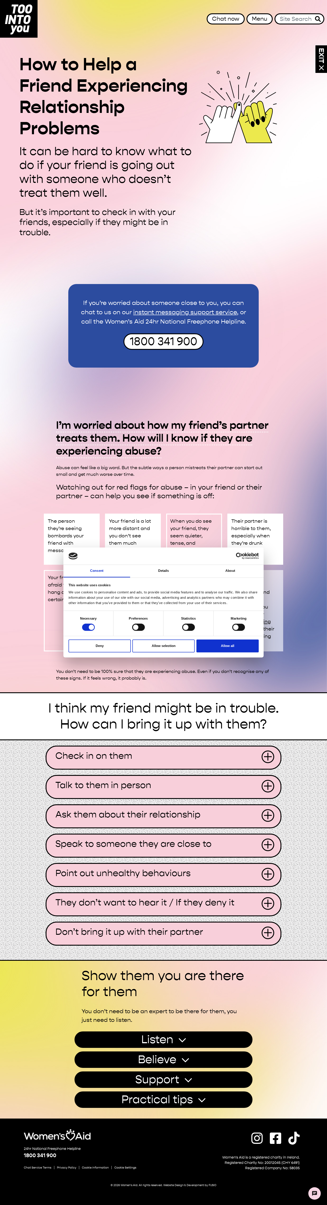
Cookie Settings (125, 1167)
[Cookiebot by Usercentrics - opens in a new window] (239, 556)
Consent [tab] (96, 570)
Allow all (227, 646)
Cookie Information (95, 1167)
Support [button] (157, 1079)
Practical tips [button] (157, 1099)
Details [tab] (163, 570)
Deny (100, 646)
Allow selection (164, 646)
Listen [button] (157, 1039)
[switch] (138, 627)
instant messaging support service (185, 312)
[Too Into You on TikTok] (294, 1139)
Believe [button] (157, 1059)
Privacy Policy (66, 1167)
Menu (259, 18)
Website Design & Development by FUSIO (189, 1185)
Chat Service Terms (37, 1167)
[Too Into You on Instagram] (257, 1139)
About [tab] (230, 570)
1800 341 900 (163, 341)
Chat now (225, 18)
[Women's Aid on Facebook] (275, 1139)
